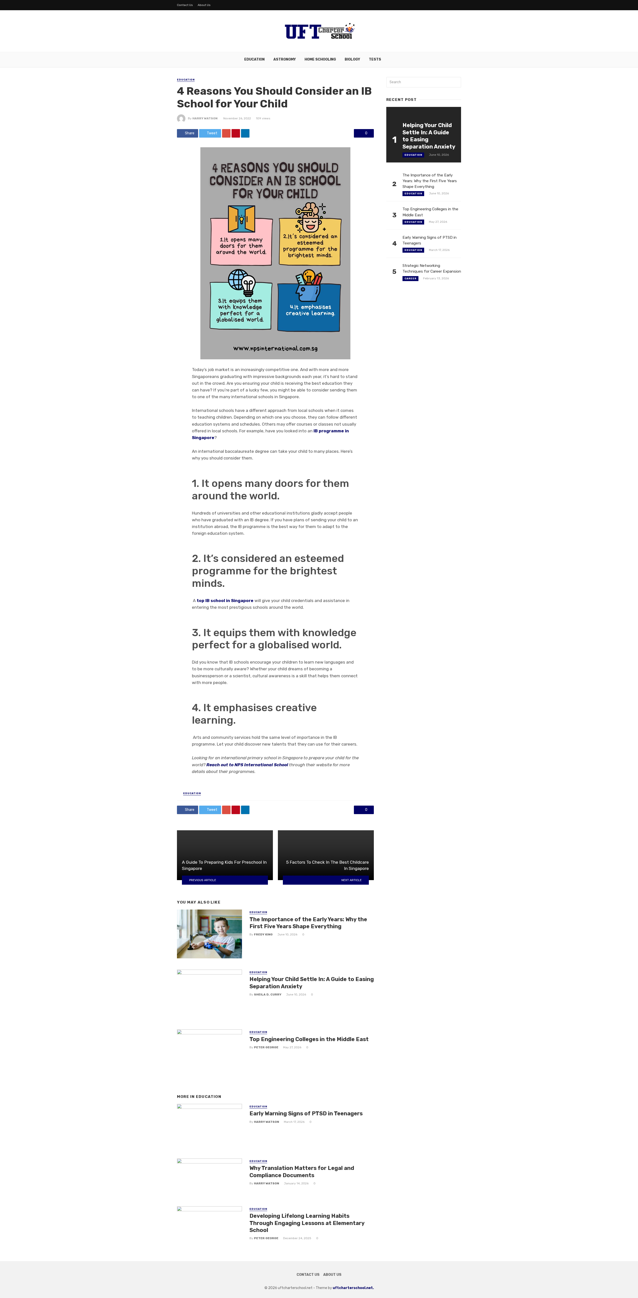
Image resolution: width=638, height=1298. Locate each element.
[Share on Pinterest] (236, 133)
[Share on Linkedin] (245, 133)
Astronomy (284, 59)
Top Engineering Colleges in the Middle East (309, 1039)
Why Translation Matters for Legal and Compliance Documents (301, 1171)
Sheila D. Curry (267, 994)
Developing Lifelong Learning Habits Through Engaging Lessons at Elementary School (306, 1223)
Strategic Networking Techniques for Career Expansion (431, 268)
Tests (375, 59)
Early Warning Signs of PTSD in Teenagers (306, 1113)
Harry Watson (205, 118)
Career (410, 278)
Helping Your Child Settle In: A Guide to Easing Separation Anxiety (311, 982)
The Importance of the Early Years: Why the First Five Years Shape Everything (308, 922)
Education (254, 59)
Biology (352, 59)
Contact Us (185, 5)
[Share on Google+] (226, 133)
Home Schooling (320, 59)
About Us (204, 5)
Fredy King (263, 934)
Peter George (266, 1047)
